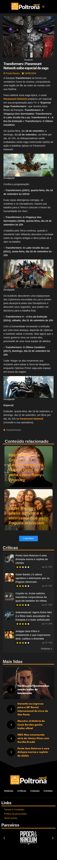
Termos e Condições (14, 809)
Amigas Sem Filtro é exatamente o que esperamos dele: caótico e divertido (32, 635)
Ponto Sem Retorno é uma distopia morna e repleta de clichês (31, 559)
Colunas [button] (34, 790)
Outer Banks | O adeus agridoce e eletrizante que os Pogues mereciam (32, 578)
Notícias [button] (8, 790)
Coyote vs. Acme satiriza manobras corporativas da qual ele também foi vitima (31, 597)
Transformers (13, 429)
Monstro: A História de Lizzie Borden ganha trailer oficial (31, 724)
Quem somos (10, 818)
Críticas (21, 790)
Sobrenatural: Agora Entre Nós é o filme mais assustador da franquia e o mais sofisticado (33, 616)
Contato (48, 790)
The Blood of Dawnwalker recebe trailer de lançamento (33, 689)
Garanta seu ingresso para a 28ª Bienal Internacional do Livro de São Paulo (32, 709)
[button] (43, 6)
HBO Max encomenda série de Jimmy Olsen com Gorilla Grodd (33, 738)
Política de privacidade (15, 814)
